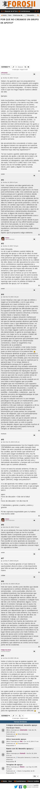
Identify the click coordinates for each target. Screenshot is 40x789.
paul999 (36, 785)
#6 (2, 525)
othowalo (4, 73)
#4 (2, 294)
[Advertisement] (20, 45)
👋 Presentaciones (22, 743)
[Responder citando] (34, 74)
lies (21, 741)
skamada (23, 730)
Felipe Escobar (6, 650)
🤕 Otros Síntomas (22, 734)
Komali (22, 753)
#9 (2, 656)
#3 (2, 243)
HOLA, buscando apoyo (16, 739)
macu (7, 238)
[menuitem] (10, 11)
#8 (2, 581)
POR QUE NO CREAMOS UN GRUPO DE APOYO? (20, 21)
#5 (2, 439)
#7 (2, 558)
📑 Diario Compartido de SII (25, 771)
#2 (2, 180)
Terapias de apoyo (14, 764)
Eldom (22, 767)
